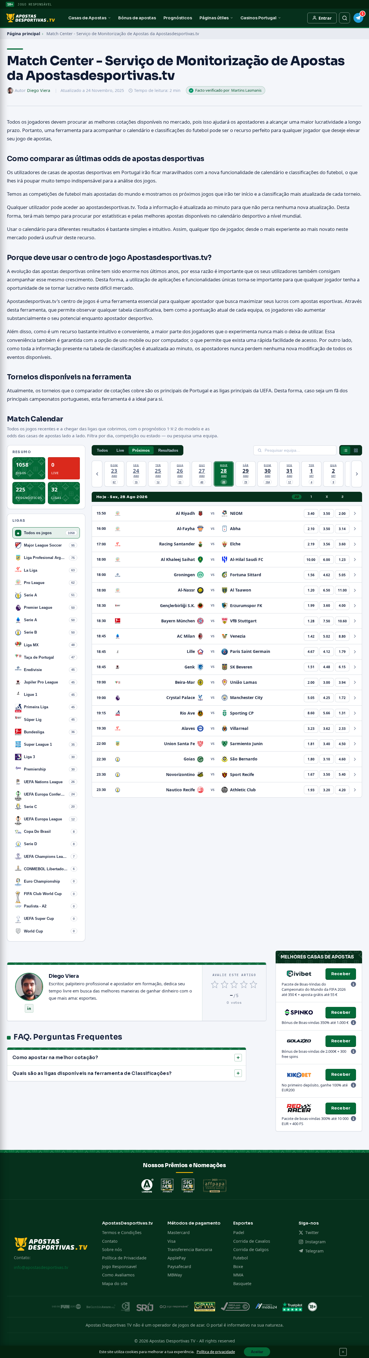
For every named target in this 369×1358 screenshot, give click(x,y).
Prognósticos (177, 17)
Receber (340, 973)
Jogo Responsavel (119, 1266)
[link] (311, 513)
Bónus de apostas (137, 17)
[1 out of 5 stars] (214, 984)
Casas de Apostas (87, 17)
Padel (238, 1232)
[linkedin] (29, 1008)
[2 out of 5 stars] (224, 984)
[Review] (353, 984)
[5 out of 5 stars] (253, 984)
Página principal (23, 33)
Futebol (240, 1258)
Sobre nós (112, 1249)
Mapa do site (114, 1283)
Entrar (325, 18)
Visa (171, 1241)
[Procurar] (344, 17)
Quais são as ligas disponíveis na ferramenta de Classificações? (92, 1073)
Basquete (242, 1283)
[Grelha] (356, 450)
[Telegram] (358, 18)
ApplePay (176, 1258)
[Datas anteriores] (97, 474)
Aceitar (257, 1352)
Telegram (314, 1251)
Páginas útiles (214, 17)
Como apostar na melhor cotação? (55, 1057)
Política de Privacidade (124, 1258)
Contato (110, 1241)
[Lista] (345, 450)
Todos (102, 450)
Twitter (312, 1232)
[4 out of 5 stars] (243, 984)
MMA (238, 1275)
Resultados (168, 450)
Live (120, 450)
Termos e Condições (122, 1232)
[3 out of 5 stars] (234, 984)
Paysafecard (179, 1266)
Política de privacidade (216, 1351)
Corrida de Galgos (251, 1249)
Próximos (141, 450)
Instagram (315, 1241)
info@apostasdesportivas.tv (41, 1267)
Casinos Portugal (258, 17)
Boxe (238, 1266)
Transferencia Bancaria (189, 1249)
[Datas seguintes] (356, 474)
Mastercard (178, 1232)
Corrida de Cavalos (251, 1241)
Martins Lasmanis (246, 90)
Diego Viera (38, 90)
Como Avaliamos (118, 1275)
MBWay (174, 1275)
